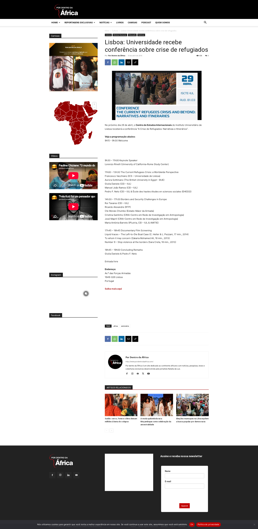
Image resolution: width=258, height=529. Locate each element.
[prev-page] (107, 430)
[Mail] (138, 374)
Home (54, 22)
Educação (132, 35)
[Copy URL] (135, 62)
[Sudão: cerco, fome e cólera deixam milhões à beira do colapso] (121, 405)
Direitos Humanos (119, 35)
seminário (125, 326)
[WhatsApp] (115, 62)
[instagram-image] (61, 292)
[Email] (128, 62)
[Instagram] (133, 374)
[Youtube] (149, 374)
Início (107, 30)
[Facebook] (108, 62)
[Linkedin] (122, 62)
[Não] (254, 524)
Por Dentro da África (116, 55)
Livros (120, 22)
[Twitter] (144, 374)
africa (115, 326)
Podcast (146, 22)
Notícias (104, 22)
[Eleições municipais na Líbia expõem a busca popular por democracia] (192, 405)
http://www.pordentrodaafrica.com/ (139, 362)
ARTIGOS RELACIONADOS (119, 387)
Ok (192, 524)
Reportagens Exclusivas (78, 22)
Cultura (115, 30)
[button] (205, 22)
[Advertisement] (157, 150)
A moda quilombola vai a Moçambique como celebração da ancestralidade (155, 421)
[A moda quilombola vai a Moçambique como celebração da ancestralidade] (156, 405)
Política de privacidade (208, 524)
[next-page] (111, 430)
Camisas (132, 22)
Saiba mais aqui (113, 288)
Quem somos (162, 22)
